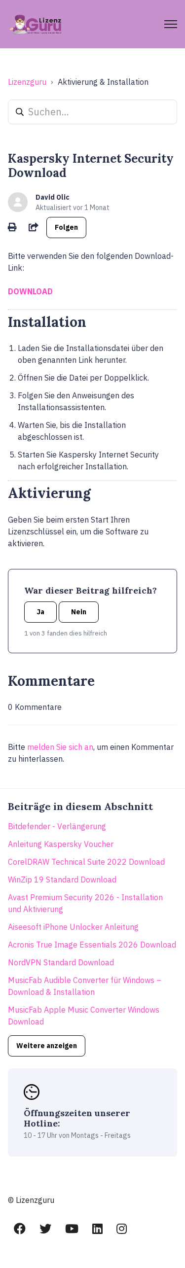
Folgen (66, 227)
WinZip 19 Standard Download (62, 879)
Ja (40, 611)
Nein (78, 611)
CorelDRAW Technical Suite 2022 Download (86, 862)
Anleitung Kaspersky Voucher (60, 844)
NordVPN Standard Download (61, 962)
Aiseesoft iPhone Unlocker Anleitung (73, 927)
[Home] (36, 24)
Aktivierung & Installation (103, 82)
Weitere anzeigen (46, 1045)
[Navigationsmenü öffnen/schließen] (170, 24)
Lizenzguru (27, 82)
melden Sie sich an (60, 747)
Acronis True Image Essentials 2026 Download (92, 945)
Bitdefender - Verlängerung (57, 826)
